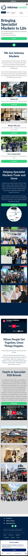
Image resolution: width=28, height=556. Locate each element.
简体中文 (8, 12)
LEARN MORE (14, 104)
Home (5, 534)
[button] (14, 1)
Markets (6, 537)
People (12, 537)
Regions (18, 534)
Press (18, 537)
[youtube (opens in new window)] (15, 526)
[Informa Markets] (14, 7)
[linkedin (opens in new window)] (14, 45)
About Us (14, 38)
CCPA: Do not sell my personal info (12, 530)
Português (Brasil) (13, 13)
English (3, 12)
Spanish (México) (21, 13)
